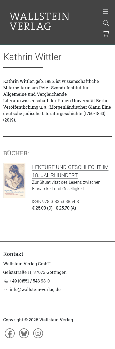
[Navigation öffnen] (106, 12)
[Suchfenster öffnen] (106, 23)
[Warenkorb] (105, 34)
